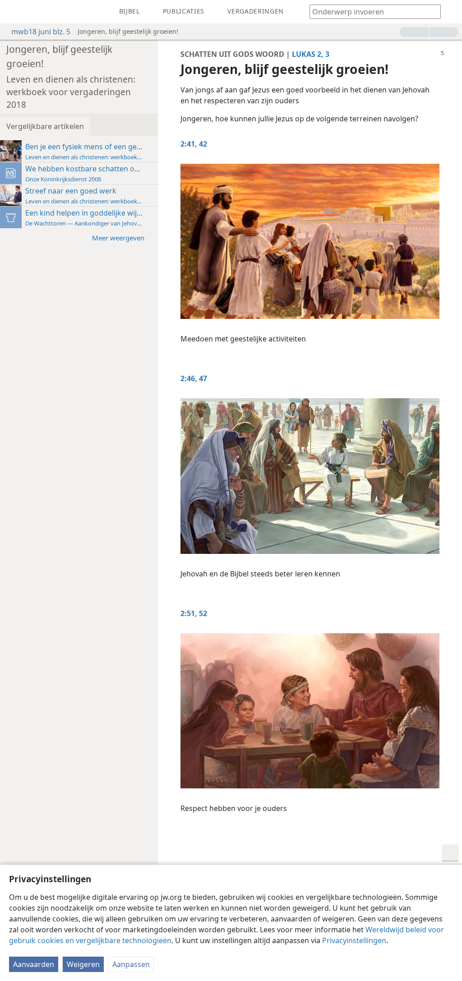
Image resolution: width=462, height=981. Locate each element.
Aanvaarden (33, 964)
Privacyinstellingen (354, 940)
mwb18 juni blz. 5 (40, 32)
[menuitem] (13, 12)
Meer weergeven (118, 237)
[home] (13, 12)
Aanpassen (131, 964)
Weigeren (83, 964)
